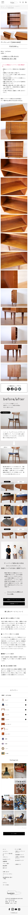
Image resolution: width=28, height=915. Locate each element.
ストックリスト (9, 6)
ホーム (2, 6)
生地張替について (14, 603)
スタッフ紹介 (6, 863)
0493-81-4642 (11, 900)
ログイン (5, 882)
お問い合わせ (6, 871)
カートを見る (6, 885)
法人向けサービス (19, 860)
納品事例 (5, 865)
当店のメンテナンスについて (14, 599)
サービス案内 (18, 849)
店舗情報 (5, 861)
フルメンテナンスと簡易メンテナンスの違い (15, 593)
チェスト (7, 714)
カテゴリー (5, 851)
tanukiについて (6, 859)
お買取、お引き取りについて (20, 857)
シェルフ (17, 6)
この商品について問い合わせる (10, 56)
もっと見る (14, 833)
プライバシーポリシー (7, 874)
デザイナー (5, 857)
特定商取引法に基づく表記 (9, 58)
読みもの (5, 868)
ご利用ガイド (18, 864)
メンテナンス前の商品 (7, 854)
